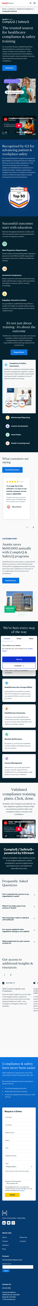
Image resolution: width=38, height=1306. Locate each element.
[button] (34, 3)
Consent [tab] (7, 638)
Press (4, 1249)
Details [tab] (19, 638)
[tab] (19, 386)
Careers (5, 1241)
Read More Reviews (12, 470)
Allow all (19, 659)
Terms (4, 1218)
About (4, 1237)
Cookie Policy (21, 1218)
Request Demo (19, 352)
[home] (8, 3)
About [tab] (31, 638)
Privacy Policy (11, 1218)
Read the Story (10, 581)
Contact (23, 1241)
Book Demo (9, 68)
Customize (18, 666)
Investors (5, 1245)
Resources (23, 1237)
